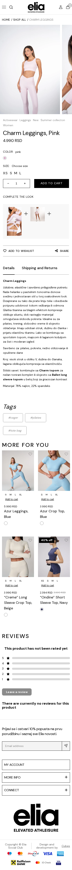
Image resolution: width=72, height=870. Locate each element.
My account (14, 765)
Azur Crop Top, (52, 514)
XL (20, 494)
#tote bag (14, 430)
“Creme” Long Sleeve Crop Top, (18, 603)
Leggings (25, 120)
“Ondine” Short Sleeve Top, (54, 600)
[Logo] (36, 818)
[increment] (26, 183)
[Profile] (61, 7)
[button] (11, 7)
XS (42, 580)
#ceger (13, 417)
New (36, 120)
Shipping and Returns (39, 268)
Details (9, 268)
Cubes (66, 846)
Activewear (10, 120)
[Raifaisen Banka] (20, 862)
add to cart (52, 183)
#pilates (35, 417)
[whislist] (30, 454)
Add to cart (11, 499)
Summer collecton (53, 120)
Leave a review (17, 692)
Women (8, 125)
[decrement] (6, 183)
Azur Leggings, (16, 514)
